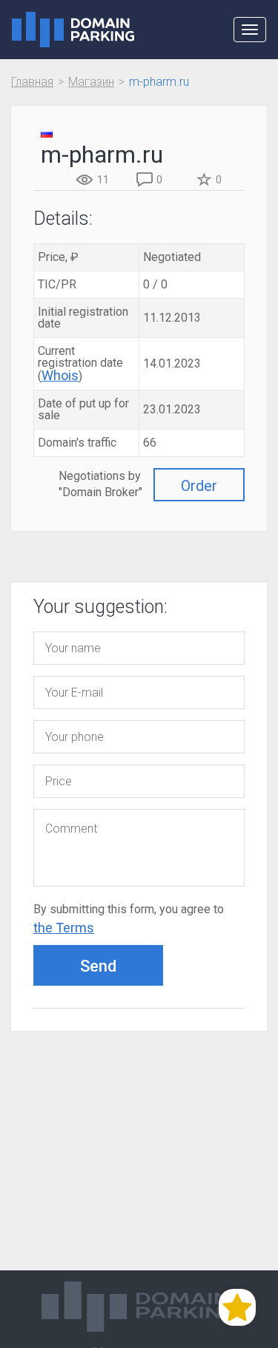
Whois (60, 375)
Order (199, 486)
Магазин (91, 82)
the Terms (63, 927)
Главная (32, 82)
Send (98, 966)
